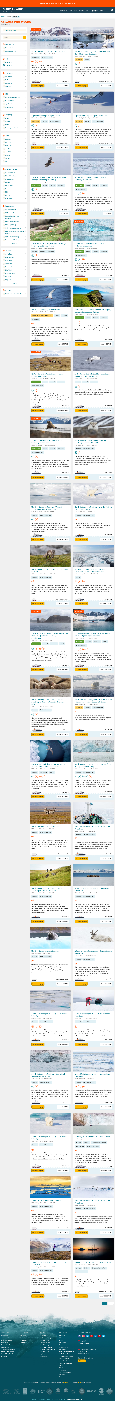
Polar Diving (43, 1335)
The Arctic (73, 11)
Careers (61, 1368)
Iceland (87, 59)
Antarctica (63, 11)
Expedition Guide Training (66, 1356)
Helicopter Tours (44, 1351)
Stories (61, 1340)
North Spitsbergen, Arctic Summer (45, 826)
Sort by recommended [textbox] (10, 30)
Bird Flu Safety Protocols (66, 1354)
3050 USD (62, 86)
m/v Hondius (65, 209)
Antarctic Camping (45, 1342)
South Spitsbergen (47, 57)
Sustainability (62, 1349)
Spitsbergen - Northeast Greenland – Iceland (93, 1137)
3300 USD (63, 280)
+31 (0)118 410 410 (83, 1343)
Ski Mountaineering (45, 1338)
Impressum (62, 1374)
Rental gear (62, 1335)
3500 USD (63, 797)
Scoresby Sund (80, 1146)
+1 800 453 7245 (82, 1351)
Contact (61, 1365)
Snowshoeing (43, 1356)
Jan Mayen (61, 185)
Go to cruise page (37, 86)
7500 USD (62, 984)
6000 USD (62, 603)
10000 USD (105, 1296)
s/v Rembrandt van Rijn (105, 81)
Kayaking (42, 1354)
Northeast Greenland (93, 1146)
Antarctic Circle (5, 1338)
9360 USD (63, 410)
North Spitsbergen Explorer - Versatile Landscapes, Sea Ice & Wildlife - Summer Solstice (47, 702)
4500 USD (62, 147)
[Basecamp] (86, 776)
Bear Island (35, 57)
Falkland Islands (5, 1345)
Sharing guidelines (64, 1358)
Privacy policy (62, 1370)
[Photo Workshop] (83, 776)
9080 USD (62, 477)
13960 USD (105, 670)
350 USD (63, 344)
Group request (63, 1377)
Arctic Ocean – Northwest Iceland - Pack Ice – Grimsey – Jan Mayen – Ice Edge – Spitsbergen (49, 635)
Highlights (94, 11)
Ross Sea (4, 1356)
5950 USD (106, 539)
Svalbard (44, 121)
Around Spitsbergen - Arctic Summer (46, 1200)
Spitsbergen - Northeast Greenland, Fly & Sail (93, 1262)
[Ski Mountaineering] (32, 125)
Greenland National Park (99, 1142)
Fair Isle (45, 185)
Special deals (83, 11)
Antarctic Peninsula (6, 1340)
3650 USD (106, 344)
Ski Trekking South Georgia (47, 1349)
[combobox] (14, 30)
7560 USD (63, 670)
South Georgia (5, 1347)
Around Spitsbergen (89, 834)
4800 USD (105, 477)
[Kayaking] (79, 193)
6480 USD (105, 280)
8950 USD (106, 1171)
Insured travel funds (64, 1361)
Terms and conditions (65, 1372)
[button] (14, 44)
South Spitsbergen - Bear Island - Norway (48, 52)
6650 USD (106, 734)
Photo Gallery (62, 1342)
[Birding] (32, 189)
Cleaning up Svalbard (46, 1347)
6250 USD (106, 858)
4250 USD (106, 86)
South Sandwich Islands (8, 1349)
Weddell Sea (4, 1335)
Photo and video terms (65, 1363)
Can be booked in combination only (42, 315)
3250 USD (106, 921)
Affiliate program (63, 1347)
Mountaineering (44, 1340)
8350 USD (63, 1232)
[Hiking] (76, 64)
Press (60, 1345)
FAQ (60, 1338)
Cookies (62, 1399)
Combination (36, 185)
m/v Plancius (65, 81)
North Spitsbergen (55, 121)
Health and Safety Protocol (66, 1351)
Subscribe (82, 1361)
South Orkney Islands (7, 1354)
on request (64, 214)
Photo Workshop (44, 1345)
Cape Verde (4, 1342)
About (102, 11)
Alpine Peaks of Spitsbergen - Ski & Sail (47, 116)
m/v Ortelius (65, 339)
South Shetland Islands (7, 1351)
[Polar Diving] (32, 1086)
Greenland (78, 1142)
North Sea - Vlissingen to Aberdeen (45, 310)
